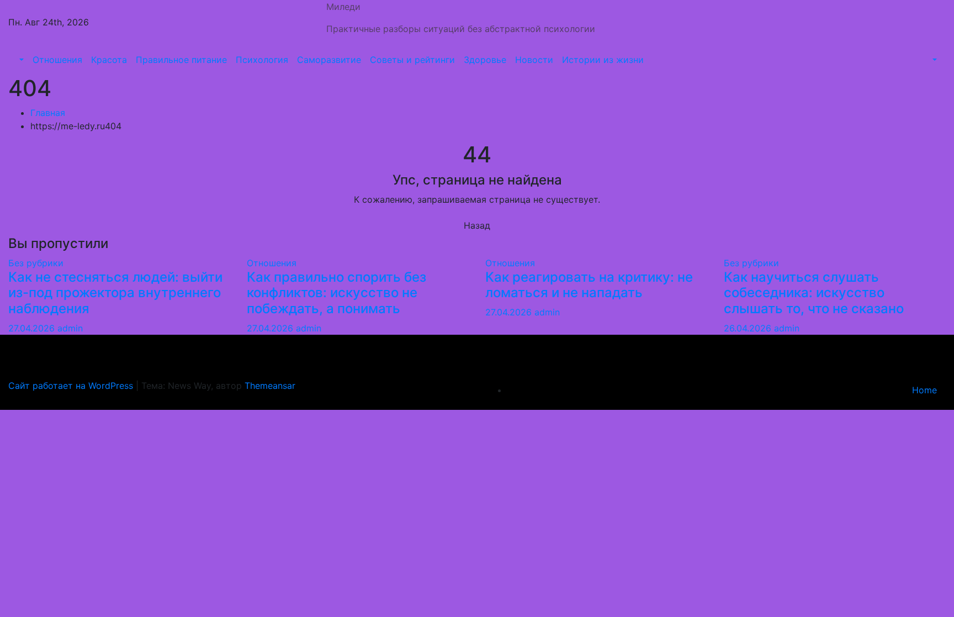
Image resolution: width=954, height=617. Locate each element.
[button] (20, 59)
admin (70, 328)
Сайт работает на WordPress (72, 385)
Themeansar (270, 385)
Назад (477, 225)
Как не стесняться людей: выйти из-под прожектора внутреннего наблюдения (115, 293)
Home (924, 389)
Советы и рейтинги (412, 59)
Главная (47, 112)
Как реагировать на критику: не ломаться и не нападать (589, 285)
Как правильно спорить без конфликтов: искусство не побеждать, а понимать (336, 293)
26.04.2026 (749, 328)
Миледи (343, 6)
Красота (109, 59)
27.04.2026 (32, 328)
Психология (262, 59)
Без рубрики (35, 262)
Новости (534, 59)
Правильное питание (181, 59)
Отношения (57, 59)
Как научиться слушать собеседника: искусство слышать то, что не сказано (814, 293)
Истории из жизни (603, 59)
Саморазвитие (329, 59)
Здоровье (485, 59)
